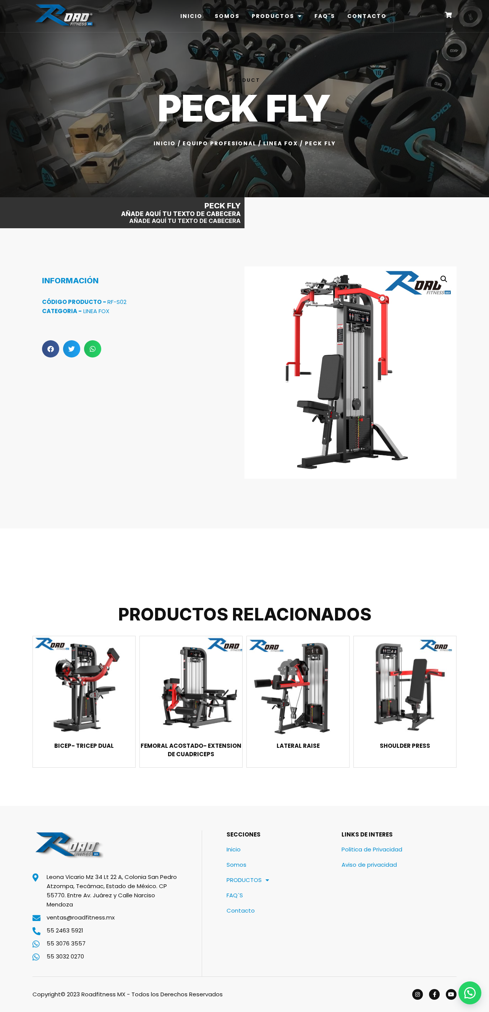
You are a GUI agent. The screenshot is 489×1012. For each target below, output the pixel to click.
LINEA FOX (280, 143)
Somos (227, 16)
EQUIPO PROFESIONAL (219, 143)
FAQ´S (324, 16)
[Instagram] (417, 994)
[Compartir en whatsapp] (92, 348)
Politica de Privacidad (372, 849)
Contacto (367, 16)
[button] (444, 279)
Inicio (191, 16)
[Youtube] (451, 994)
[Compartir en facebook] (50, 348)
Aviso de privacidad (369, 865)
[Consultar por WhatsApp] (469, 992)
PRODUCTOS (273, 16)
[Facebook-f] (434, 994)
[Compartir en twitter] (71, 348)
